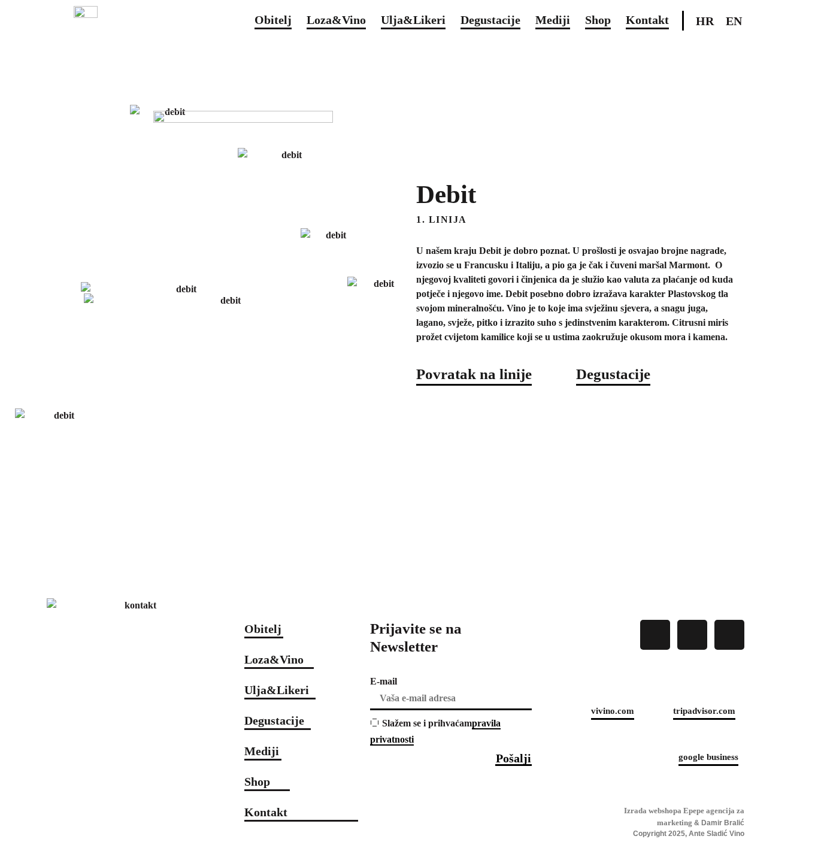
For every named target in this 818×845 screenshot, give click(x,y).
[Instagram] (692, 635)
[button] (474, 375)
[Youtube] (729, 635)
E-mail (383, 681)
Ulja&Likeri (413, 19)
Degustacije (490, 19)
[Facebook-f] (655, 635)
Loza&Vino (336, 19)
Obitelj (273, 19)
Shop (598, 19)
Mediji (552, 19)
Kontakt (647, 19)
